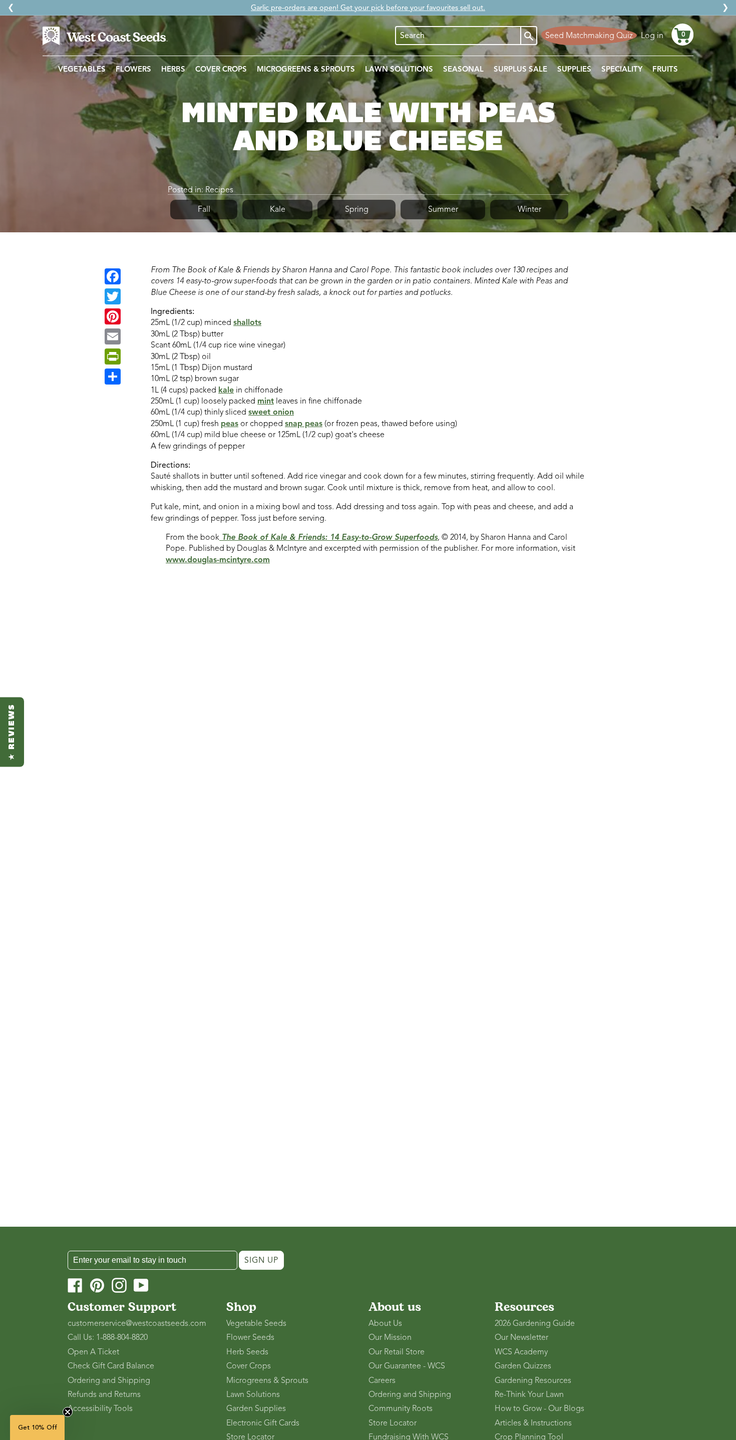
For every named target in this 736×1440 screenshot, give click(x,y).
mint (265, 401)
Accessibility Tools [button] (100, 1408)
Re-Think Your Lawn (529, 1394)
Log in (652, 35)
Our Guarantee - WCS (407, 1366)
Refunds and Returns (104, 1394)
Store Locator (393, 1423)
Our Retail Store (397, 1352)
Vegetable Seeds (256, 1323)
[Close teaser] (68, 1412)
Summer (443, 209)
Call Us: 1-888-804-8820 (108, 1337)
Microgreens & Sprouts (267, 1380)
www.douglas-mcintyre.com (218, 560)
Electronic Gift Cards (262, 1423)
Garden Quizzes (523, 1366)
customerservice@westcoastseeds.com (137, 1323)
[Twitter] (113, 296)
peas (229, 424)
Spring (357, 209)
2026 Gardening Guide (535, 1323)
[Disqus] (368, 706)
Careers (382, 1380)
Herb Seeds (247, 1352)
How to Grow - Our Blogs (539, 1408)
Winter (529, 209)
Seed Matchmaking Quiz (589, 35)
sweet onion (271, 412)
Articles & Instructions (533, 1423)
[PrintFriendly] (113, 356)
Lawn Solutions (253, 1394)
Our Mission (390, 1337)
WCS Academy (521, 1352)
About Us (385, 1323)
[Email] (113, 336)
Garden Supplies (256, 1408)
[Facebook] (113, 276)
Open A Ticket (93, 1352)
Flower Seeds (250, 1337)
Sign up (261, 1260)
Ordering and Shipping (109, 1380)
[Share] (113, 377)
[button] (682, 35)
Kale (277, 209)
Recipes (219, 190)
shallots (247, 322)
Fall (204, 209)
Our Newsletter (521, 1337)
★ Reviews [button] (12, 731)
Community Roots (401, 1408)
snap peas (303, 424)
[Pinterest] (113, 316)
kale (226, 390)
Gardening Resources (533, 1380)
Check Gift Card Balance (111, 1366)
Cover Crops (248, 1366)
